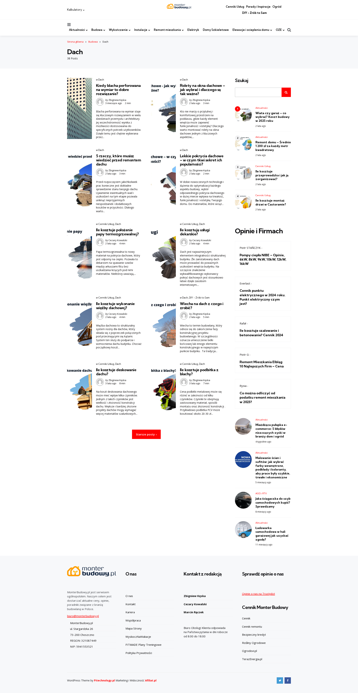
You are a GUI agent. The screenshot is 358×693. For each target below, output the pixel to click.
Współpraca (133, 620)
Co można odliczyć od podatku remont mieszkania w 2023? (262, 397)
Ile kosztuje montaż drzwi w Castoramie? (270, 202)
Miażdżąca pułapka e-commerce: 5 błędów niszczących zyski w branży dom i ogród (271, 430)
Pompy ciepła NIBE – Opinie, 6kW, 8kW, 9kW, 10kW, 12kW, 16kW (263, 259)
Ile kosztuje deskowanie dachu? (116, 371)
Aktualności (77, 30)
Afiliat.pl (150, 680)
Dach (101, 79)
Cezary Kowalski (118, 240)
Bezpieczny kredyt (254, 634)
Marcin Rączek (194, 612)
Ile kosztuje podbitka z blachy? (199, 371)
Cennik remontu (252, 626)
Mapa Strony (133, 628)
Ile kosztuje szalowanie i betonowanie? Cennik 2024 (261, 332)
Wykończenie (118, 30)
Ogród (276, 6)
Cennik (246, 618)
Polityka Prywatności (138, 653)
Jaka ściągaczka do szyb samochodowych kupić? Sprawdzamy (273, 502)
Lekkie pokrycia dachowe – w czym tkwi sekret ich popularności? (202, 160)
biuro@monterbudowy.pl (83, 616)
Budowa (96, 30)
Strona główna (75, 41)
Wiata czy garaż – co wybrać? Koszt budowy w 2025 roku (272, 117)
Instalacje (140, 30)
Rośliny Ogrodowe (254, 643)
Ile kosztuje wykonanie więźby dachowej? (115, 305)
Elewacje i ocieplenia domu (251, 30)
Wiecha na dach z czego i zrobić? (201, 305)
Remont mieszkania (167, 30)
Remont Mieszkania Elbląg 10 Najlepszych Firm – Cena (262, 364)
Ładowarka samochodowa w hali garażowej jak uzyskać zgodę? (271, 533)
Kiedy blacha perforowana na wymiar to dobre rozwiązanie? (118, 89)
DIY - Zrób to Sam (199, 297)
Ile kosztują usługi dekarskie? (195, 232)
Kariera (130, 612)
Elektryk (193, 30)
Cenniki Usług (235, 6)
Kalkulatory (74, 9)
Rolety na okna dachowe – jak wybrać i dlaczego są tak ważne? (202, 89)
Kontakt (130, 604)
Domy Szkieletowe (216, 30)
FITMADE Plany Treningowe (143, 644)
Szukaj (241, 80)
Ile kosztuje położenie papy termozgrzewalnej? (117, 232)
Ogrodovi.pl (249, 651)
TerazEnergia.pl (252, 659)
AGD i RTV (261, 493)
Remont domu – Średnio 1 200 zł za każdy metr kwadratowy (273, 146)
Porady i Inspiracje (258, 6)
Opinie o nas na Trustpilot (258, 593)
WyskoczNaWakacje (138, 636)
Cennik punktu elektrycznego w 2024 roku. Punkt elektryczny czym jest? (262, 297)
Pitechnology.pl (104, 680)
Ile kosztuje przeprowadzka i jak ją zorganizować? (271, 175)
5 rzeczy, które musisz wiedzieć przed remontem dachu (118, 160)
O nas (129, 596)
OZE (279, 30)
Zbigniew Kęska (117, 100)
